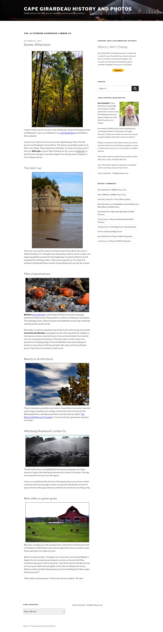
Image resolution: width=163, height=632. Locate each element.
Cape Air (80, 151)
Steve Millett (103, 194)
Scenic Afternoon (37, 45)
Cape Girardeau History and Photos (78, 9)
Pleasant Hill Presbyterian (122, 236)
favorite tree (39, 315)
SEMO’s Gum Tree (119, 190)
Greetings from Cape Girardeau (123, 227)
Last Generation (67, 133)
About (25, 626)
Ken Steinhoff (103, 190)
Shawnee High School (113, 231)
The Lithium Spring (122, 199)
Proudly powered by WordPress (43, 626)
